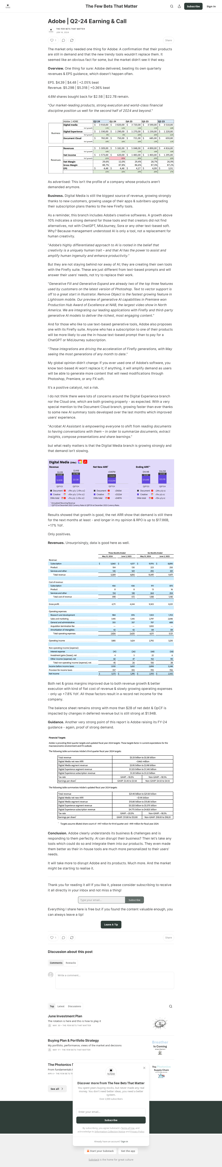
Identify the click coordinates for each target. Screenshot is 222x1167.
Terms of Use (127, 1128)
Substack (94, 1159)
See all (55, 1088)
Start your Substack (102, 1151)
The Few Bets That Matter (70, 29)
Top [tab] (52, 1006)
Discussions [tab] (74, 1006)
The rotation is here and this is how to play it (74, 1021)
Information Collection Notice (110, 1131)
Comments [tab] (56, 962)
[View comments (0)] (63, 40)
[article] (111, 1023)
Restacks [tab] (71, 962)
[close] (144, 1068)
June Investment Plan (65, 1016)
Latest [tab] (61, 1006)
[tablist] (63, 962)
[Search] (171, 6)
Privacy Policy (137, 1131)
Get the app (128, 1151)
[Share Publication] (179, 6)
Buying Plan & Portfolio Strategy (73, 1040)
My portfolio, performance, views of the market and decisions (85, 1045)
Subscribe (193, 6)
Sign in (211, 6)
